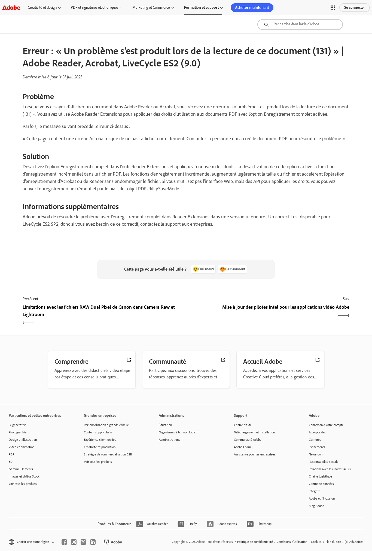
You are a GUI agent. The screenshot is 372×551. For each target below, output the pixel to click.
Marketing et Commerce (151, 7)
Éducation (165, 425)
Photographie (17, 432)
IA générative (17, 425)
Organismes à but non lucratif (178, 432)
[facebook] (64, 542)
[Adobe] (11, 7)
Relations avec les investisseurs (330, 469)
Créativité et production (99, 447)
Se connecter (354, 7)
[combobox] (300, 24)
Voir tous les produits (23, 484)
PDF (11, 454)
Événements (317, 447)
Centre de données (321, 484)
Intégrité (314, 491)
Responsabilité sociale (324, 462)
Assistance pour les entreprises (254, 454)
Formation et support (201, 7)
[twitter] (83, 542)
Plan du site (333, 542)
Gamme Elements (21, 469)
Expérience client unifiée (100, 440)
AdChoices (356, 542)
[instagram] (74, 542)
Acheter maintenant (252, 7)
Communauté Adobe (247, 440)
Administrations (169, 440)
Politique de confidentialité (255, 542)
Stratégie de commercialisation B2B (108, 454)
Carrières (315, 440)
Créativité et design (42, 7)
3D (11, 462)
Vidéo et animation (21, 447)
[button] (332, 7)
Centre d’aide (243, 425)
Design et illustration (23, 440)
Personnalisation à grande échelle (106, 425)
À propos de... (317, 432)
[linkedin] (93, 542)
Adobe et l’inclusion (322, 498)
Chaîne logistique (320, 476)
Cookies (316, 542)
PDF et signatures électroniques (94, 7)
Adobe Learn (242, 447)
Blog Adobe (316, 506)
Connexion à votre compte (326, 425)
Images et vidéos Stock (24, 476)
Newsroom (316, 454)
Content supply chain (98, 432)
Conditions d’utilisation (292, 542)
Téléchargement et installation (254, 432)
